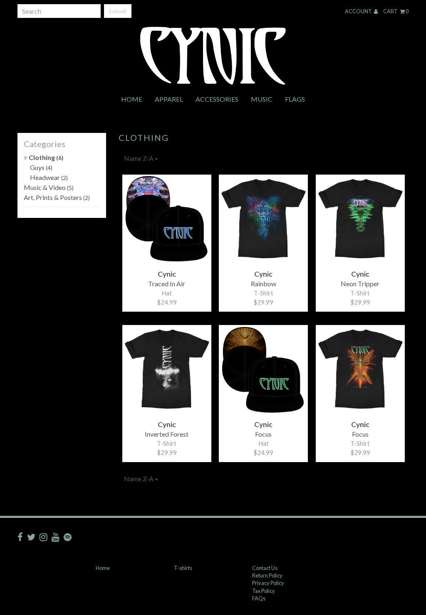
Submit (118, 11)
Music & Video (49, 187)
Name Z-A (139, 158)
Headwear (49, 177)
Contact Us (264, 568)
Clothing (45, 157)
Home (131, 99)
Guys (41, 167)
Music (261, 99)
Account (359, 11)
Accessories (217, 99)
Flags (295, 99)
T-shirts (183, 568)
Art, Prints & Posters (57, 197)
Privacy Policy (268, 583)
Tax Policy (263, 591)
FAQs (258, 598)
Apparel (169, 99)
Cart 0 (396, 11)
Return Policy (267, 575)
